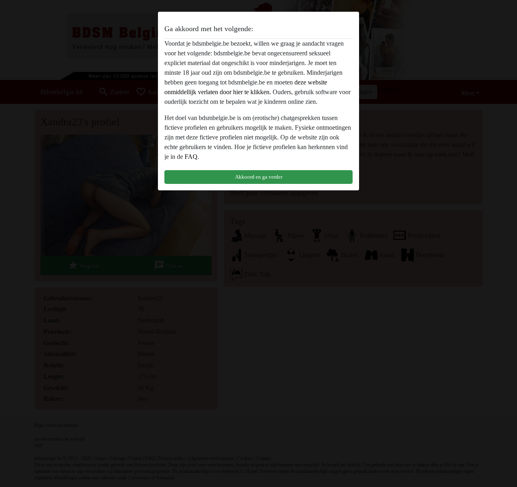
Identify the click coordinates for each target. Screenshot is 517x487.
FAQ (191, 156)
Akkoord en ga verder (258, 177)
